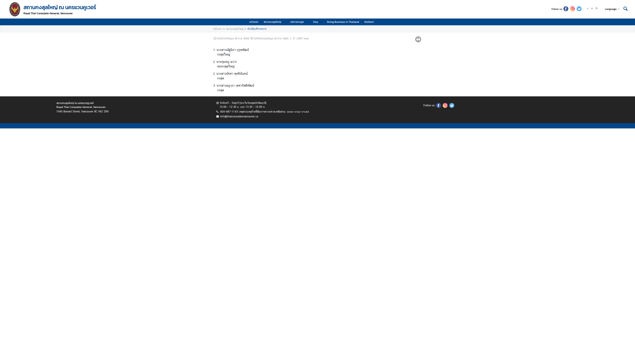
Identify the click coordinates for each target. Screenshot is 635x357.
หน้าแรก (253, 22)
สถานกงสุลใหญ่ (272, 22)
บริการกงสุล (297, 22)
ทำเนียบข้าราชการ (256, 28)
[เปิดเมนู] (625, 22)
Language (611, 9)
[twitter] (579, 10)
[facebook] (566, 10)
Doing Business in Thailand (343, 22)
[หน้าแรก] (15, 9)
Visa (315, 22)
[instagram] (572, 10)
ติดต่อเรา (369, 22)
